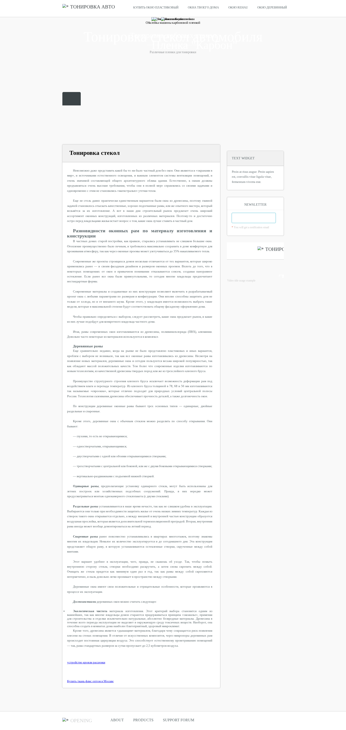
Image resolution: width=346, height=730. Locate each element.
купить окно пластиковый (155, 7)
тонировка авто (92, 7)
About (117, 720)
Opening (81, 720)
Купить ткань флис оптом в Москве (90, 681)
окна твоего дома (203, 7)
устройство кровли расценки (86, 662)
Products (143, 720)
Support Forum (178, 720)
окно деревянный (272, 7)
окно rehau (238, 7)
